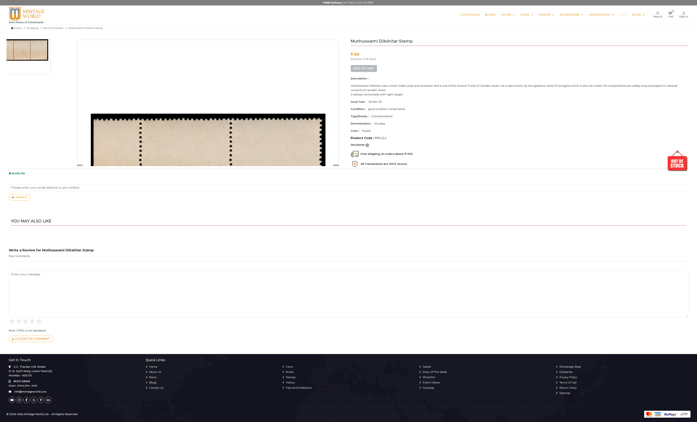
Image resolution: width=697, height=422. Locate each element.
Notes (506, 14)
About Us (155, 372)
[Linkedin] (48, 400)
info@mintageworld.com (30, 391)
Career (427, 366)
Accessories (569, 14)
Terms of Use (568, 382)
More (636, 14)
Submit (21, 197)
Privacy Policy (568, 377)
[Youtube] (12, 400)
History (290, 382)
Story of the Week (435, 372)
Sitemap (564, 393)
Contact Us (156, 387)
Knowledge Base (570, 366)
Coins (524, 14)
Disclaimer (566, 372)
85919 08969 (22, 381)
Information (599, 14)
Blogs (152, 382)
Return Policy (568, 387)
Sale (623, 14)
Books (490, 14)
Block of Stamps (53, 28)
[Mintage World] (27, 14)
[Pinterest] (41, 400)
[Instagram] (19, 400)
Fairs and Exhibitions (299, 387)
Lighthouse (470, 14)
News (152, 377)
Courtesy (428, 387)
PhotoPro (429, 377)
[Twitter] (33, 400)
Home (18, 28)
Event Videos (431, 382)
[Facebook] (26, 400)
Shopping (32, 28)
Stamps (545, 14)
